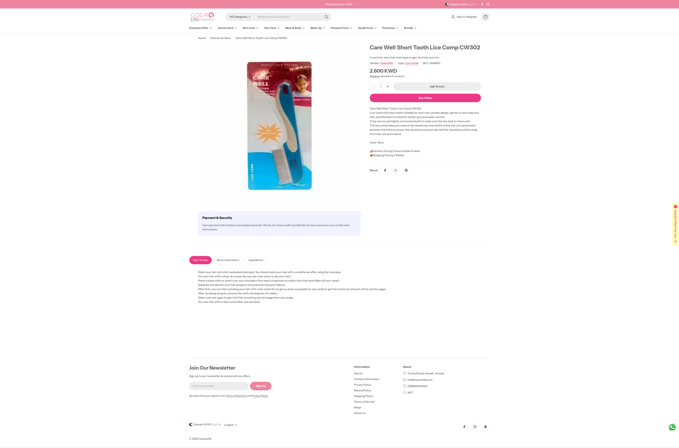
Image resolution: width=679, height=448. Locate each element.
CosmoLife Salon (220, 38)
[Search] (326, 17)
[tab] (200, 260)
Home (202, 38)
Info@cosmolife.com (420, 379)
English (229, 425)
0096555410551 (417, 386)
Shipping (374, 76)
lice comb (411, 63)
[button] (675, 224)
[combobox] (278, 17)
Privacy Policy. (260, 395)
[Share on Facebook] (385, 170)
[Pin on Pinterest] (406, 170)
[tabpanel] (339, 287)
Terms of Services (236, 395)
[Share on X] (395, 170)
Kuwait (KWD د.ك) (461, 4)
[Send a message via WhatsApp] (672, 427)
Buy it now (425, 98)
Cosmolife (386, 63)
